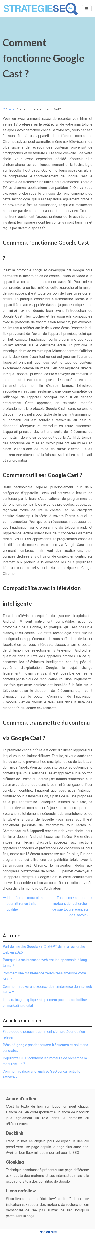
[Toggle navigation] (87, 8)
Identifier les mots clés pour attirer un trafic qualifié (25, 903)
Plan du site (47, 1232)
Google (12, 109)
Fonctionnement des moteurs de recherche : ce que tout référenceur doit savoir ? (70, 906)
